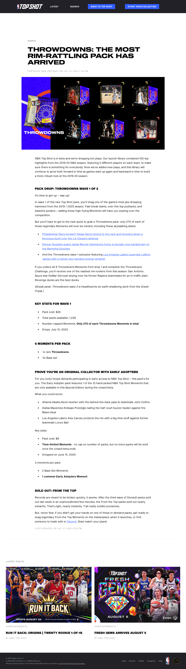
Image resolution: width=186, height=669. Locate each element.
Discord (71, 521)
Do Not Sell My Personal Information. (72, 663)
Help (160, 661)
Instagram (151, 661)
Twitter (141, 661)
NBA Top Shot (50, 71)
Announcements (16, 626)
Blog (124, 661)
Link (120, 6)
